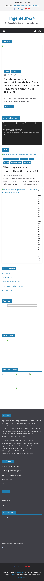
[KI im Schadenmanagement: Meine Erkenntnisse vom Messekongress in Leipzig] (19, 225)
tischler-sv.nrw (7, 277)
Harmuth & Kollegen (9, 290)
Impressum (5, 505)
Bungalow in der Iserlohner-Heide (25, 6)
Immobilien (24, 159)
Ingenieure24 (22, 18)
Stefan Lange (19, 75)
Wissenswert (27, 163)
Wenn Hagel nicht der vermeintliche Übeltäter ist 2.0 (21, 169)
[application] (22, 133)
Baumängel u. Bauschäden (11, 159)
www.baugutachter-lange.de (11, 471)
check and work (7, 273)
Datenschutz (6, 501)
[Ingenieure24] (4, 30)
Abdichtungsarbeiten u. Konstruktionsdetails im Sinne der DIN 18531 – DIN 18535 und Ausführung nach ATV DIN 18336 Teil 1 (22, 85)
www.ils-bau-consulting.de (11, 466)
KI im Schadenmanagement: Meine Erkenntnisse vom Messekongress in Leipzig (39, 220)
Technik (7, 71)
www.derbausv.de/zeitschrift (11, 475)
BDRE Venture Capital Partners (12, 286)
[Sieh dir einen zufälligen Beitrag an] (39, 30)
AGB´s (4, 496)
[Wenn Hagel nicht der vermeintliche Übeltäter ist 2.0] (22, 154)
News (31, 159)
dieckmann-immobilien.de (11, 282)
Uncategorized (15, 71)
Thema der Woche (16, 163)
